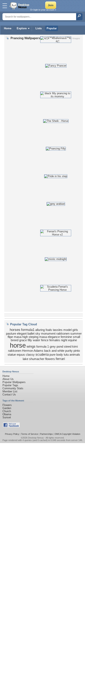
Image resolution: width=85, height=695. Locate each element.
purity (69, 350)
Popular (52, 28)
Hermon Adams (32, 350)
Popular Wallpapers (14, 382)
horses (15, 330)
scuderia (42, 354)
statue (12, 354)
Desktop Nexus (36, 437)
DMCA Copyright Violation (67, 434)
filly (30, 340)
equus (21, 354)
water (36, 340)
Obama (6, 414)
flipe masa (14, 337)
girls (75, 330)
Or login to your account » (43, 9)
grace (23, 340)
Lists (38, 28)
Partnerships (46, 434)
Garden (6, 408)
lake (25, 359)
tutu (66, 354)
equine (72, 340)
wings (31, 346)
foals (49, 330)
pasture (11, 333)
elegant (22, 333)
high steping (30, 337)
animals (75, 354)
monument (48, 333)
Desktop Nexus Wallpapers (19, 6)
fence (44, 340)
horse (18, 345)
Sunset (6, 417)
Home (7, 28)
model (67, 330)
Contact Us (9, 394)
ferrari (60, 359)
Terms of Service (29, 434)
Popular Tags (10, 385)
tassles (58, 330)
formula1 (27, 330)
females (54, 340)
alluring (40, 330)
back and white (54, 350)
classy (30, 354)
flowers (50, 359)
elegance (54, 337)
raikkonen (63, 333)
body (59, 354)
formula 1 (42, 346)
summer (76, 333)
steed (67, 346)
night (64, 340)
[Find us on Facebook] (11, 426)
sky (37, 333)
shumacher (36, 359)
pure (52, 354)
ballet (30, 333)
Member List (9, 391)
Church (6, 411)
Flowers (7, 405)
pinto (76, 350)
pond (60, 346)
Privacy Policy (12, 434)
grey (53, 346)
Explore (22, 28)
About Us (8, 379)
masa (43, 337)
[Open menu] (5, 6)
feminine (66, 337)
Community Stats (12, 388)
